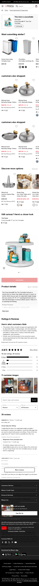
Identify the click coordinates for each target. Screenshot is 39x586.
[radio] (20, 67)
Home (6, 10)
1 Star (3, 370)
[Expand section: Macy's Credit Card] (19, 490)
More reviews (19, 470)
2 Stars (3, 367)
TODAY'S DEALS (6, 1)
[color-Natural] (21, 205)
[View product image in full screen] (4, 268)
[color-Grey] (18, 205)
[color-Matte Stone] (20, 67)
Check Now (22, 531)
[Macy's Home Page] (9, 6)
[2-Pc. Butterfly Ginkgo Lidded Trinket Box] (27, 89)
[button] (19, 250)
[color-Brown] (37, 205)
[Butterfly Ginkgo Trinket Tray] (9, 89)
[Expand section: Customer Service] (19, 485)
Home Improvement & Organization (19, 10)
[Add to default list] (16, 38)
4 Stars (3, 360)
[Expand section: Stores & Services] (19, 495)
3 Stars (4, 363)
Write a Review (34, 349)
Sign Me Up (19, 513)
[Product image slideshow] (19, 250)
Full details (19, 26)
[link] (9, 61)
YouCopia (17, 19)
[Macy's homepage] (2, 10)
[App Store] (6, 554)
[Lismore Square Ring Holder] (8, 182)
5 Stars (3, 357)
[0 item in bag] (36, 6)
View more (5, 311)
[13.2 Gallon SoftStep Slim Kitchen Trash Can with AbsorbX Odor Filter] (27, 47)
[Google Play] (21, 554)
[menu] (2, 6)
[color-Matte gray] (26, 67)
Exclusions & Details (13, 531)
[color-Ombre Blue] (37, 115)
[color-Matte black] (23, 67)
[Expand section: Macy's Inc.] (19, 500)
